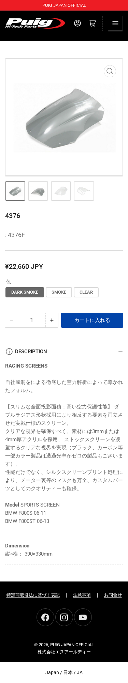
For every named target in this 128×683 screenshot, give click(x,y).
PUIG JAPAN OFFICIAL (72, 644)
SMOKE (59, 292)
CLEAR (86, 292)
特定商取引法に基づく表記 (33, 594)
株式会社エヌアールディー (64, 651)
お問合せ (113, 594)
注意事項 (82, 594)
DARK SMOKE (24, 292)
